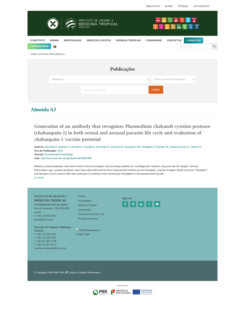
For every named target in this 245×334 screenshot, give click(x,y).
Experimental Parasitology (58, 154)
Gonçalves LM (132, 146)
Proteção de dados (88, 218)
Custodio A (89, 146)
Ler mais (39, 177)
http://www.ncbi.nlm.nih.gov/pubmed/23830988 (66, 158)
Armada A (76, 146)
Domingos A (103, 146)
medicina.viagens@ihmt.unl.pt (50, 248)
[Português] (55, 46)
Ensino (81, 196)
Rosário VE (162, 146)
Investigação (85, 200)
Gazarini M (117, 146)
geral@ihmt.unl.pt (43, 219)
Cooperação (84, 209)
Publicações (122, 69)
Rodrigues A (148, 146)
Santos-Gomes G (179, 146)
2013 (60, 150)
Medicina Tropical (87, 205)
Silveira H (196, 146)
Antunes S (64, 146)
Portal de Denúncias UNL (91, 214)
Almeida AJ (51, 146)
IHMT (85, 23)
